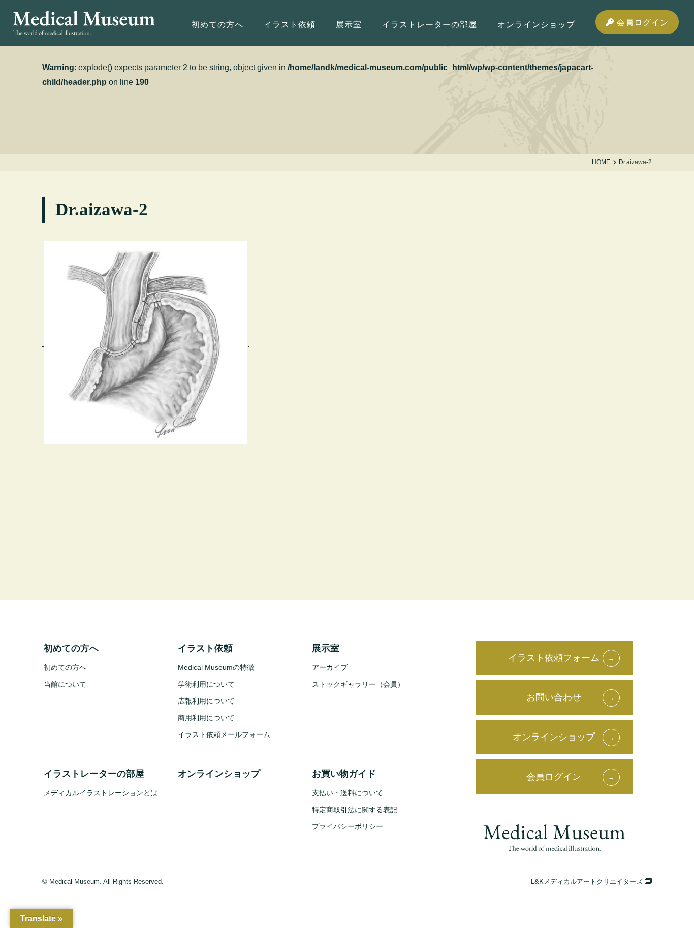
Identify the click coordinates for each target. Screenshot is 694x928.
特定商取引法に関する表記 (354, 810)
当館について (65, 684)
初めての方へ (65, 667)
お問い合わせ (553, 697)
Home (601, 162)
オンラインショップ (536, 24)
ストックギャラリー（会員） (358, 684)
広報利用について (206, 701)
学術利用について (206, 684)
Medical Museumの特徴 (216, 667)
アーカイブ (330, 667)
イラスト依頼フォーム (554, 658)
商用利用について (206, 718)
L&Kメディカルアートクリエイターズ (588, 881)
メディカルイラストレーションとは (100, 793)
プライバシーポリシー (347, 826)
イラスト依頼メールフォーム (224, 734)
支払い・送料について (347, 793)
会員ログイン (641, 22)
